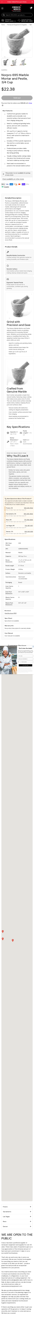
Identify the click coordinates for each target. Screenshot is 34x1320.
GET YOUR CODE (25, 665)
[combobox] (19, 662)
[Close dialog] (33, 646)
